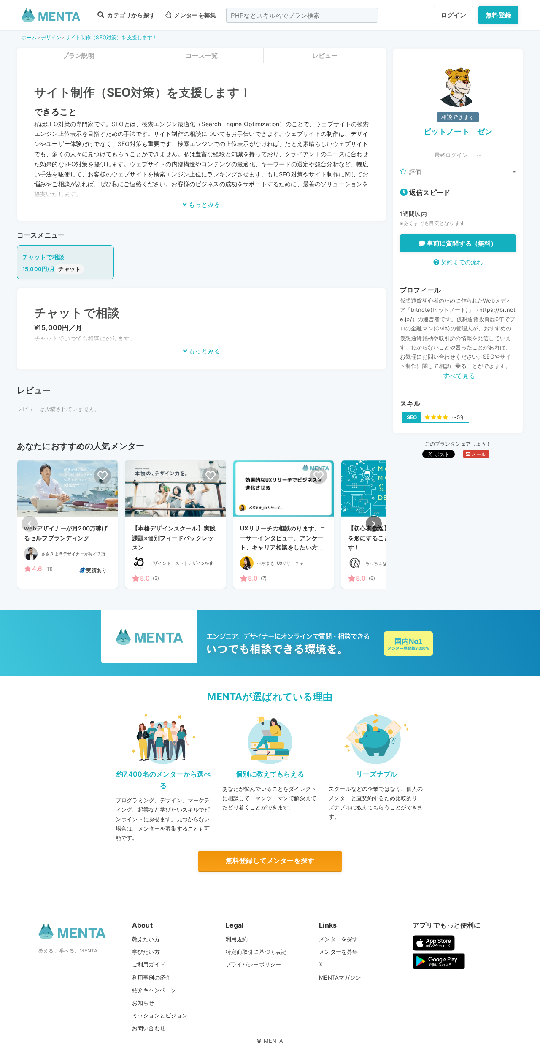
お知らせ (143, 1002)
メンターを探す (338, 939)
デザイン (51, 37)
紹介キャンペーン (154, 990)
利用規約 (237, 939)
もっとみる (203, 204)
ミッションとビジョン (160, 1015)
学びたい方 (146, 951)
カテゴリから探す (130, 15)
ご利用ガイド (148, 964)
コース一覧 (202, 55)
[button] (373, 523)
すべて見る (459, 376)
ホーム (29, 37)
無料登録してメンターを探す (270, 860)
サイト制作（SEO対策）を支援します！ (111, 37)
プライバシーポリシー (253, 964)
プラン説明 (78, 55)
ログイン (454, 15)
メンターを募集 (194, 15)
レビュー (325, 55)
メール (478, 454)
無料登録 (498, 15)
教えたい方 (146, 939)
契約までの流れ (461, 261)
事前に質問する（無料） (461, 243)
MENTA (274, 1040)
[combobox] (302, 15)
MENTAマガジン (340, 977)
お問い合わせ (148, 1028)
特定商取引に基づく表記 (256, 951)
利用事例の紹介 (151, 977)
